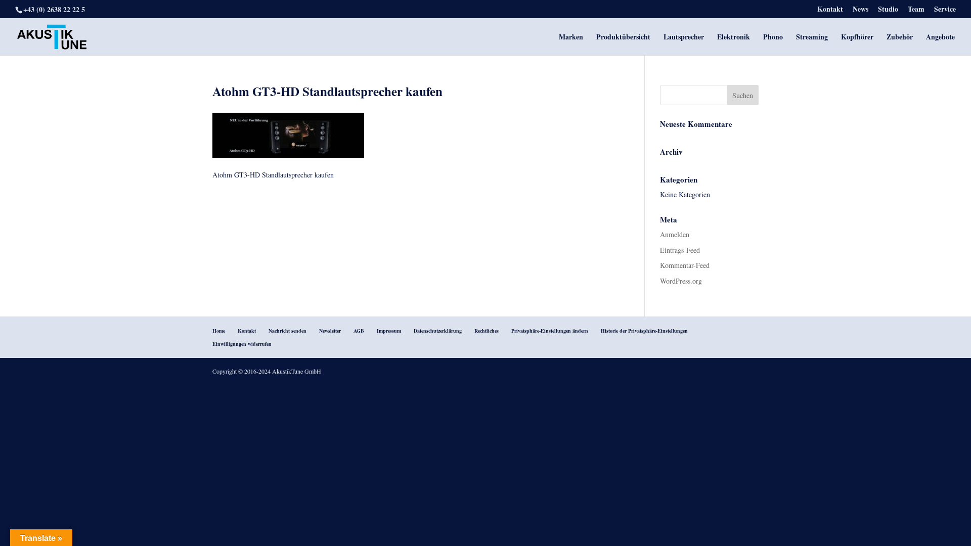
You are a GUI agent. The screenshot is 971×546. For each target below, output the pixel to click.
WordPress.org (681, 281)
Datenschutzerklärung (438, 330)
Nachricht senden (287, 330)
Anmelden (674, 234)
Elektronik (733, 37)
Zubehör (900, 37)
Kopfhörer (857, 37)
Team (916, 10)
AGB (359, 330)
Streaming (812, 37)
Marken (571, 37)
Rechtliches (486, 330)
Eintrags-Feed (680, 250)
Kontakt (830, 10)
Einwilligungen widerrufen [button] (242, 343)
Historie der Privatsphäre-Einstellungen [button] (644, 330)
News (860, 10)
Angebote (940, 37)
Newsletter (330, 330)
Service (945, 10)
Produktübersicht (623, 37)
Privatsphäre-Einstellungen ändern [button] (549, 330)
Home (218, 330)
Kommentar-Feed (685, 265)
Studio (888, 10)
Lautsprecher (684, 37)
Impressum (389, 330)
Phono (773, 37)
